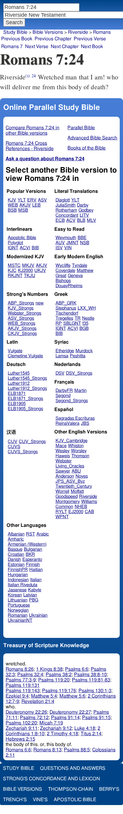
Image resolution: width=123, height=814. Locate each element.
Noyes (82, 476)
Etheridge (65, 351)
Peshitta (77, 356)
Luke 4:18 (84, 728)
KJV (12, 200)
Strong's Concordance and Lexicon (51, 778)
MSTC (14, 265)
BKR (30, 554)
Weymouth (66, 238)
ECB (60, 220)
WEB (13, 205)
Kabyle (34, 590)
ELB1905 (17, 403)
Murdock (84, 351)
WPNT (62, 517)
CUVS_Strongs (23, 452)
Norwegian (18, 610)
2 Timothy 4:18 (62, 733)
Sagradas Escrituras (75, 418)
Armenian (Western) (27, 544)
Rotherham (66, 210)
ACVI (25, 248)
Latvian (30, 595)
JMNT (72, 243)
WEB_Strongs (21, 323)
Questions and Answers (72, 768)
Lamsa (62, 356)
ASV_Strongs (21, 318)
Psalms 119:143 (23, 690)
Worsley (79, 451)
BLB (81, 220)
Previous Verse (90, 38)
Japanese (17, 590)
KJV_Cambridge (71, 440)
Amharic (16, 539)
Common (64, 506)
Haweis (63, 456)
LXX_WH (87, 308)
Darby (82, 205)
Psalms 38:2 (59, 674)
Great (61, 275)
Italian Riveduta (22, 585)
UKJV (40, 270)
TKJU (29, 275)
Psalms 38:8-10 (90, 674)
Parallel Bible (81, 127)
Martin (80, 390)
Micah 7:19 (51, 723)
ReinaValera (67, 423)
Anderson (65, 476)
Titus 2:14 (91, 733)
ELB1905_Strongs (25, 409)
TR (78, 318)
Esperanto (32, 559)
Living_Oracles (70, 466)
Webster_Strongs (24, 313)
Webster (64, 461)
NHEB (81, 506)
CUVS (14, 446)
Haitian (36, 569)
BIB (35, 248)
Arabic (42, 534)
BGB (84, 328)
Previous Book (16, 38)
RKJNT (15, 275)
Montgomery (68, 501)
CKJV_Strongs (22, 333)
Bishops (63, 280)
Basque (15, 549)
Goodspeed (67, 496)
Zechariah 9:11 (22, 728)
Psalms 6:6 (76, 669)
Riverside (78, 32)
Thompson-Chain (70, 789)
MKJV (28, 265)
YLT (22, 200)
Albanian (16, 534)
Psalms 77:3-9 (21, 680)
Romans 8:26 (20, 669)
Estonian (16, 564)
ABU (76, 471)
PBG (33, 600)
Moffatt (77, 491)
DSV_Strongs (79, 373)
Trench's (15, 799)
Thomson (80, 456)
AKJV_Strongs (22, 328)
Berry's (109, 789)
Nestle (88, 318)
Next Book (92, 46)
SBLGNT (72, 323)
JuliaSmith (66, 205)
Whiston (76, 446)
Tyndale (79, 265)
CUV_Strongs (32, 441)
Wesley (63, 451)
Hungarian (18, 575)
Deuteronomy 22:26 (26, 712)
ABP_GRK (66, 303)
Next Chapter (65, 46)
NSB (84, 243)
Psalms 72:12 (34, 717)
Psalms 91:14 (65, 717)
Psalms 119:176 (59, 690)
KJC (12, 270)
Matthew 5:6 (72, 696)
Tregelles (64, 318)
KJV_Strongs (20, 308)
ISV (59, 248)
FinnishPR (18, 569)
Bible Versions (48, 32)
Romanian (17, 615)
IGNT (13, 248)
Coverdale (65, 270)
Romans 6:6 (18, 749)
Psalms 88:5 (77, 749)
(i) (27, 76)
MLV (91, 220)
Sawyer (63, 471)
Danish (14, 559)
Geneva (75, 275)
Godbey (86, 210)
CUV (12, 441)
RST (30, 534)
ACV (71, 220)
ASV (42, 200)
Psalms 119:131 (23, 685)
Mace (61, 446)
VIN (68, 248)
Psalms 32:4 (30, 674)
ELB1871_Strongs (25, 398)
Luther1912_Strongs (27, 388)
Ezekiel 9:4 (17, 696)
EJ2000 (75, 512)
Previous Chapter (53, 38)
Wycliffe (63, 265)
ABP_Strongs (21, 303)
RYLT (61, 512)
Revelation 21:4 (37, 701)
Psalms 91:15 (96, 717)
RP (59, 323)
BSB (12, 210)
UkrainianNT (20, 620)
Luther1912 (19, 383)
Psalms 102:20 (21, 723)
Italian (35, 580)
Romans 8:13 (47, 749)
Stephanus (66, 308)
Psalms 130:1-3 (95, 690)
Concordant (67, 215)
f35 (85, 323)
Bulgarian (33, 549)
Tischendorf (67, 313)
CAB (89, 512)
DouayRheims (69, 286)
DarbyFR (64, 390)
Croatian (16, 554)
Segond (63, 395)
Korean (15, 595)
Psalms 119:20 (54, 680)
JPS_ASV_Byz (70, 481)
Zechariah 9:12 (56, 728)
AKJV (25, 205)
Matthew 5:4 (44, 696)
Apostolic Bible (75, 799)
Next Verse (36, 46)
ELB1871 (17, 393)
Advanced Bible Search (92, 138)
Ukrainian (38, 615)
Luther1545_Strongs (27, 378)
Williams (89, 501)
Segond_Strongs (72, 400)
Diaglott (63, 200)
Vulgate (15, 351)
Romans (102, 32)
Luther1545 (19, 373)
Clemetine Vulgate (25, 356)
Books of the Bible (86, 148)
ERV (31, 200)
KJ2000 (25, 270)
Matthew (85, 270)
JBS (85, 423)
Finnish (33, 564)
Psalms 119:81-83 (91, 680)
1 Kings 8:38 (49, 669)
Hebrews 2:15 (20, 739)
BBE (82, 238)
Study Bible (15, 32)
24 (34, 76)
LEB (36, 205)
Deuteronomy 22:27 (70, 712)
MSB (23, 210)
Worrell (62, 491)
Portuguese (19, 605)
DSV (60, 373)
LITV (84, 215)
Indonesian (18, 580)
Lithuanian (17, 600)
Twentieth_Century (74, 486)
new (40, 303)
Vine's (40, 799)
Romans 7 (12, 46)
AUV (60, 243)
